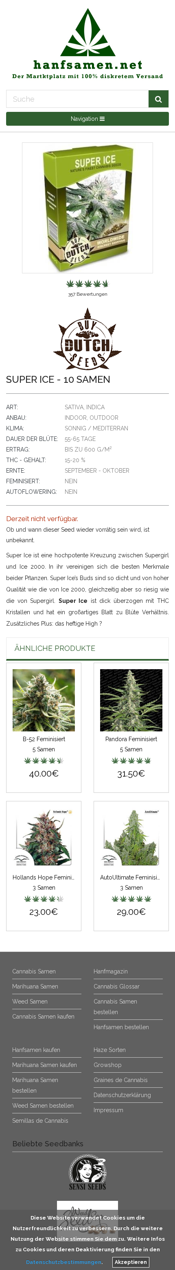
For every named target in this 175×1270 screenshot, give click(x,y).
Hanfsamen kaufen (36, 1050)
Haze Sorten (110, 1050)
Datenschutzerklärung (122, 1095)
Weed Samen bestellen (43, 1105)
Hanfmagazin (111, 971)
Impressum (108, 1110)
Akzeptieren (131, 1262)
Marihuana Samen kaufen (44, 1065)
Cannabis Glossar (117, 986)
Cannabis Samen (34, 971)
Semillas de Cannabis (40, 1120)
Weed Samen (30, 1001)
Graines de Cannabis (121, 1080)
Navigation (85, 119)
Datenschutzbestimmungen (63, 1262)
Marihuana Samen (35, 986)
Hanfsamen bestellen (121, 1027)
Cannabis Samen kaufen (43, 1016)
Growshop (108, 1065)
